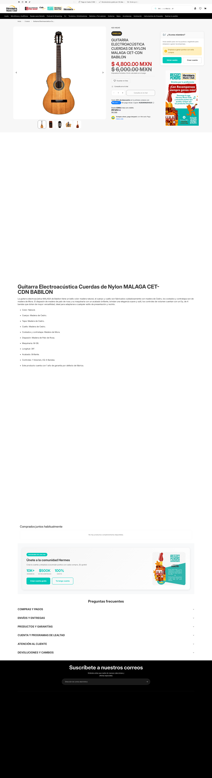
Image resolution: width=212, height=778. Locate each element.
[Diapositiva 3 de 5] (60, 124)
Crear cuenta (192, 60)
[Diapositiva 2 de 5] (51, 124)
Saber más (119, 119)
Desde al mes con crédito (122, 110)
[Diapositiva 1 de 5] (42, 124)
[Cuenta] (195, 8)
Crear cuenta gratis (38, 581)
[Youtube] (26, 2)
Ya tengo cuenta (63, 581)
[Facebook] (19, 2)
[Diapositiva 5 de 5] (77, 124)
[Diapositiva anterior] (15, 72)
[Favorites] (200, 8)
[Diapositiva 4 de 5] (68, 124)
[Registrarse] (147, 682)
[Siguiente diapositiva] (103, 72)
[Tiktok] (29, 2)
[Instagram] (22, 2)
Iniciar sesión (172, 60)
